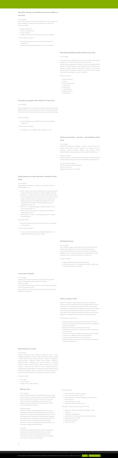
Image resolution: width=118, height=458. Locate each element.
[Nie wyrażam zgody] (116, 455)
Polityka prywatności (94, 455)
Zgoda (85, 455)
